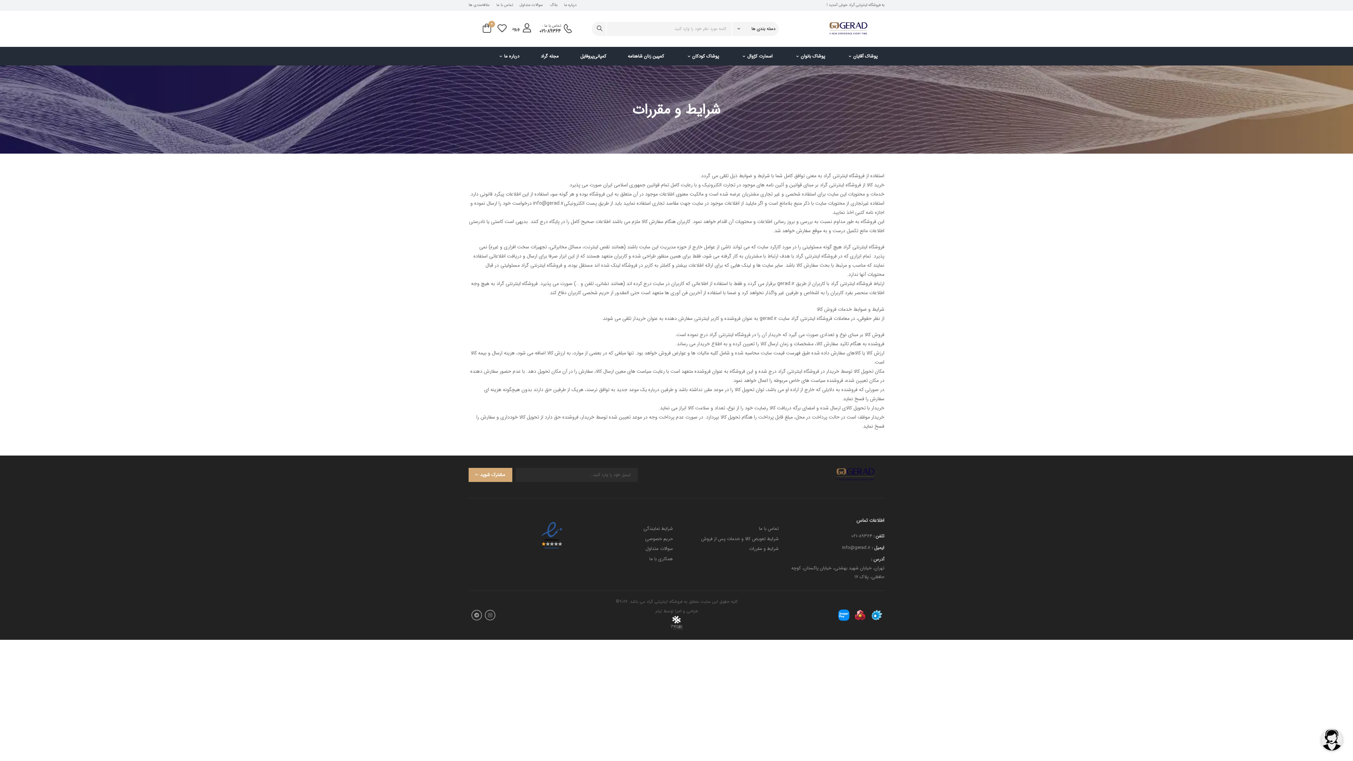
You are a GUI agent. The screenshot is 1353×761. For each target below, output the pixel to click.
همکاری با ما (661, 559)
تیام (658, 611)
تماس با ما (504, 5)
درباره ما (570, 5)
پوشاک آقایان (865, 56)
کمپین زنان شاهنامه (646, 56)
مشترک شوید (492, 474)
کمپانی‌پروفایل (593, 56)
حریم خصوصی (659, 539)
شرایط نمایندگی (658, 528)
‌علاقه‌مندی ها (479, 5)
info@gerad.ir (548, 203)
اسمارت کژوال (760, 56)
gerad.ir (786, 283)
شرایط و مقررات (764, 548)
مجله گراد (550, 56)
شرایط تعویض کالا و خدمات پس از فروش (740, 539)
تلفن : (878, 536)
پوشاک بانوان (813, 56)
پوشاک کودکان (705, 56)
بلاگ (553, 5)
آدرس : (877, 559)
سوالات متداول (531, 5)
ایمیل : (878, 547)
